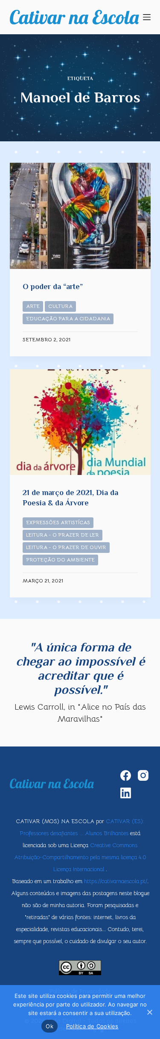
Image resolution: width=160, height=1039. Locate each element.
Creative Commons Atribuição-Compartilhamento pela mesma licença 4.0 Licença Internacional (80, 857)
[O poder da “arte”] (80, 216)
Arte (33, 306)
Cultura (60, 306)
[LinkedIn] (125, 793)
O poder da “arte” (53, 286)
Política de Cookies (92, 1026)
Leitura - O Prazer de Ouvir (66, 547)
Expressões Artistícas (58, 522)
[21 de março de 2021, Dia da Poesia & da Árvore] (80, 422)
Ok (49, 1026)
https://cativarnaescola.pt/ (115, 881)
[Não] (149, 1012)
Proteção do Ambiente (60, 559)
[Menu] (147, 17)
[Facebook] (125, 775)
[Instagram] (143, 775)
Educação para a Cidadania (68, 318)
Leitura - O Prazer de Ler (62, 534)
